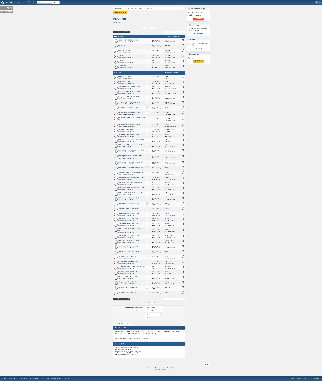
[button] (154, 307)
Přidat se (199, 19)
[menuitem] (31, 2)
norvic (168, 86)
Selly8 (167, 272)
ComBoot (298, 378)
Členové (24, 378)
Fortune (168, 107)
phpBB (154, 368)
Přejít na (181, 323)
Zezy (167, 124)
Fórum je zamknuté (123, 32)
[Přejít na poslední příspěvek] (182, 40)
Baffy (167, 162)
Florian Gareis (306, 378)
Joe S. (168, 251)
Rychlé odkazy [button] (21, 2)
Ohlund (168, 45)
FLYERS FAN (169, 235)
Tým (17, 378)
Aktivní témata (121, 13)
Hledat (182, 32)
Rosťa (167, 213)
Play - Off (119, 19)
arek (121, 41)
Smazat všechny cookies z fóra (40, 378)
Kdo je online (121, 328)
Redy (167, 246)
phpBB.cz (165, 369)
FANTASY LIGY (199, 48)
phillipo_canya (170, 129)
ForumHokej (199, 33)
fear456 (168, 203)
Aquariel (313, 378)
